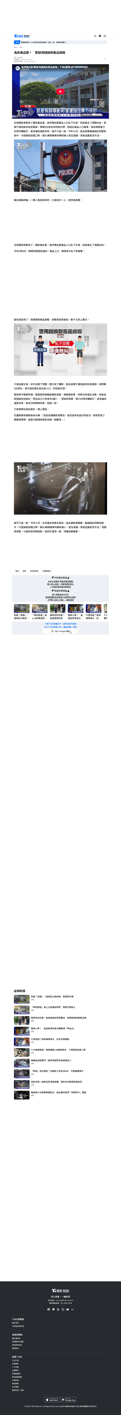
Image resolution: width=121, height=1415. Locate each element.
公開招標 (15, 1380)
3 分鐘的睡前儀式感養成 (60, 586)
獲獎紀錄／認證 (18, 1390)
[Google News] (72, 1309)
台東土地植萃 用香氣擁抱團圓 (60, 581)
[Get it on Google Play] (68, 1399)
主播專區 (15, 1370)
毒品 (17, 571)
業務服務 (15, 1383)
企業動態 (15, 1363)
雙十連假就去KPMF (60, 594)
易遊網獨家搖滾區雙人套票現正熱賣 (60, 597)
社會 (20, 47)
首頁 (15, 47)
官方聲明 (15, 1387)
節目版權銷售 (17, 1377)
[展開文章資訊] (104, 58)
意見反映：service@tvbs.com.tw (60, 1300)
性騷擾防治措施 (18, 1341)
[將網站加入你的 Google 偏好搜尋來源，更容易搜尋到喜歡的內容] (60, 631)
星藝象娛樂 (16, 1373)
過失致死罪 (34, 571)
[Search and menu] (104, 36)
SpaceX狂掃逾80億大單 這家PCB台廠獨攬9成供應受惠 (42, 42)
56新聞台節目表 (18, 1326)
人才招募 (15, 1367)
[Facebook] (48, 1309)
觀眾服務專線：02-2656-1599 (60, 1303)
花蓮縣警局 (46, 571)
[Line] (53, 1309)
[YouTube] (67, 1309)
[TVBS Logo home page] (22, 36)
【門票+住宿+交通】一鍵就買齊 (60, 600)
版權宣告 (15, 1348)
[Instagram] (62, 1309)
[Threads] (58, 1309)
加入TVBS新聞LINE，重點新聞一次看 (60, 627)
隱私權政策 (16, 1338)
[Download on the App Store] (52, 1399)
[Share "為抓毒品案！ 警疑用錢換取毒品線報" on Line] (100, 36)
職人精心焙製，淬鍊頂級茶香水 (60, 584)
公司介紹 (15, 1360)
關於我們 (15, 1323)
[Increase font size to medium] (95, 36)
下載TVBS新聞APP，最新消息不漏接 (60, 623)
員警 (24, 571)
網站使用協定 (17, 1345)
